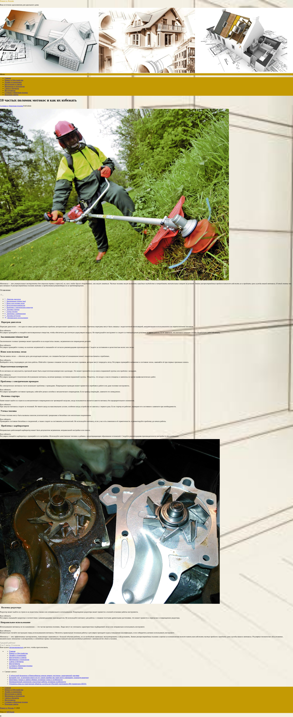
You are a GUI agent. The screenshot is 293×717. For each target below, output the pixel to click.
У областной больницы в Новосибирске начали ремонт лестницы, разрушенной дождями (44, 676)
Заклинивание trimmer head (16, 301)
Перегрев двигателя (13, 299)
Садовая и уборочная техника (16, 93)
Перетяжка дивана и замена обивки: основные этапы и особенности (36, 680)
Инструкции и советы (13, 84)
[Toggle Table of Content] (1, 295)
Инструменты (10, 90)
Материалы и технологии (15, 86)
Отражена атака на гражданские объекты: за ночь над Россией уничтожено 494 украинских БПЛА (47, 684)
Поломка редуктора (13, 316)
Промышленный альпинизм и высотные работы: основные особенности (37, 682)
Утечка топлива (12, 311)
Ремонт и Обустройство (14, 80)
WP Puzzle (10, 712)
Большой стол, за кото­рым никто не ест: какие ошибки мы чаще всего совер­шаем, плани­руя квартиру (49, 678)
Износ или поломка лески (15, 303)
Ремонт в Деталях (7, 1)
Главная (8, 78)
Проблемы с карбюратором (16, 314)
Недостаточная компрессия (15, 305)
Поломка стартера (12, 309)
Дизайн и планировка (13, 82)
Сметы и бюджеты (12, 88)
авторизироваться (16, 647)
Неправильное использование (17, 318)
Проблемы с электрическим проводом (19, 307)
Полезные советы (11, 95)
